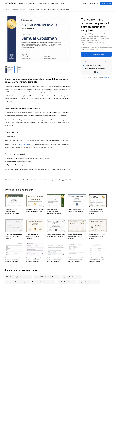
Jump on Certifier (22, 144)
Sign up (106, 77)
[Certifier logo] (10, 3)
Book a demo (106, 3)
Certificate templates (18, 9)
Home (7, 9)
